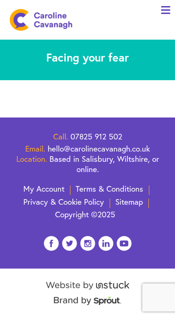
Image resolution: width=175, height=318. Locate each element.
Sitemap (129, 201)
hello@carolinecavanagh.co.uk (99, 148)
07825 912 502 (96, 136)
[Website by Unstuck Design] (87, 290)
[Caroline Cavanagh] (40, 19)
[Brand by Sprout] (87, 306)
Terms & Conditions (109, 188)
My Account (43, 188)
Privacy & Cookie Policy (63, 201)
